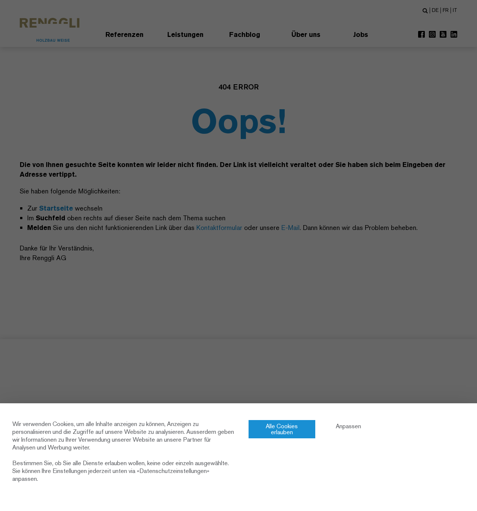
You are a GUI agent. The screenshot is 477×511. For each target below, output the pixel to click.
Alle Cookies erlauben (282, 429)
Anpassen (348, 426)
